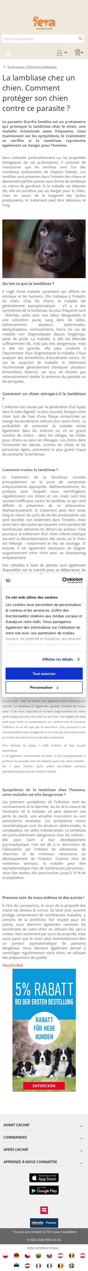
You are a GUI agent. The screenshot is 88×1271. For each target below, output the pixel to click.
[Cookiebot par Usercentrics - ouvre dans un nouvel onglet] (63, 581)
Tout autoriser (44, 673)
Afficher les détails (57, 659)
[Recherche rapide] (80, 38)
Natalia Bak (12, 965)
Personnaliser (41, 687)
